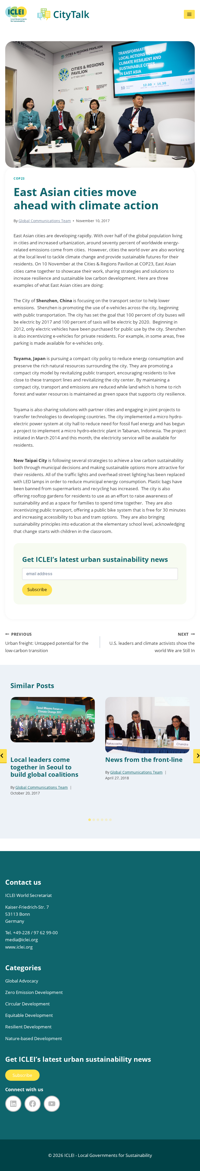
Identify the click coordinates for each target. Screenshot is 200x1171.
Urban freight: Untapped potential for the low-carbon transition (47, 642)
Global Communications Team (44, 220)
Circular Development (27, 1004)
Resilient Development (28, 1027)
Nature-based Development (33, 1038)
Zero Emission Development (34, 992)
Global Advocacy (21, 981)
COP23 (19, 178)
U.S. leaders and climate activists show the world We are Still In (152, 642)
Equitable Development (29, 1015)
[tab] (89, 819)
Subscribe (22, 1075)
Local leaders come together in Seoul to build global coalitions (44, 767)
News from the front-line (144, 759)
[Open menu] (189, 14)
